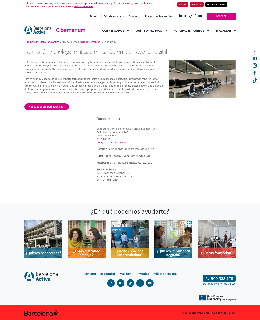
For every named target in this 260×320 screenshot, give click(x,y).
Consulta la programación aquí (46, 106)
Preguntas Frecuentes (159, 16)
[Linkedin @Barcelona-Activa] (180, 16)
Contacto (134, 16)
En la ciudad (107, 273)
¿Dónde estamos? (91, 42)
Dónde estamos (114, 16)
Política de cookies (165, 273)
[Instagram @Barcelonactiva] (185, 16)
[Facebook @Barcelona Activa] (195, 16)
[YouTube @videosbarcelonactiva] (200, 16)
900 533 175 (222, 278)
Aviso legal (125, 273)
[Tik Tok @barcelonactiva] (190, 16)
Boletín (94, 16)
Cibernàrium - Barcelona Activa (42, 42)
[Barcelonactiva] (37, 30)
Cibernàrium (70, 30)
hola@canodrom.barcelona (112, 142)
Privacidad (142, 273)
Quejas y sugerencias (224, 312)
